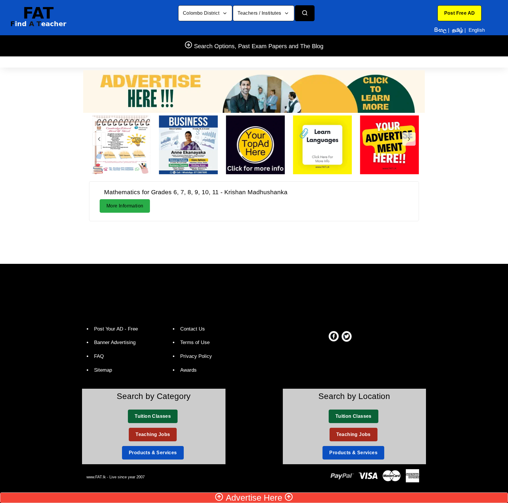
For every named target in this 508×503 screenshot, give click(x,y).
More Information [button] (124, 205)
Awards (188, 370)
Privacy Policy (196, 356)
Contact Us (192, 329)
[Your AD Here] (254, 91)
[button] (459, 13)
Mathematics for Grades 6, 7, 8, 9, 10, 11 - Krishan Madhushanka (196, 192)
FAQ (99, 356)
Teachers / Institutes (260, 13)
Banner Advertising (115, 342)
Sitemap (103, 370)
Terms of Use (195, 342)
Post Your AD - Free (116, 329)
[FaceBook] (333, 336)
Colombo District (202, 13)
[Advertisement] (254, 241)
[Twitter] (346, 336)
